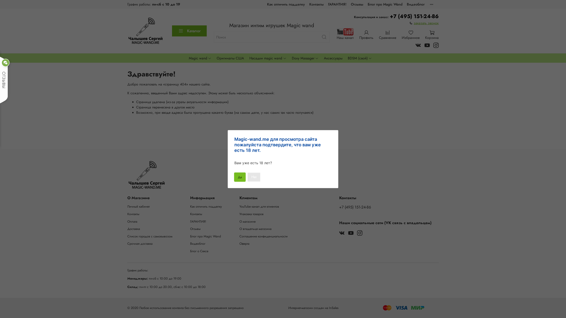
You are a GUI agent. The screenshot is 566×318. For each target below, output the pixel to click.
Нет (253, 177)
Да (240, 177)
